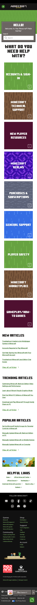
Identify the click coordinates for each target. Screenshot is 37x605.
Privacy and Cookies (6, 595)
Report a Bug (29, 484)
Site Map (22, 534)
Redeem (17, 487)
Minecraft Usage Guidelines (10, 580)
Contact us (22, 539)
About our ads (20, 598)
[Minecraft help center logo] (18, 7)
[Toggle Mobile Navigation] (3, 7)
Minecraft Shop (24, 522)
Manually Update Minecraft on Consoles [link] (16, 444)
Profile (21, 544)
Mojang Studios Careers (9, 537)
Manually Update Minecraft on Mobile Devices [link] (18, 440)
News (8, 477)
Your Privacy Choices (20, 601)
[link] (6, 501)
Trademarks (13, 598)
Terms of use (4, 598)
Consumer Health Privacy (19, 595)
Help (21, 530)
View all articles (9, 367)
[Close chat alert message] (33, 592)
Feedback (22, 532)
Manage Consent (23, 580)
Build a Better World (8, 539)
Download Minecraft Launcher (11, 484)
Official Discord (12, 480)
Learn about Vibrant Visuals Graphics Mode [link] (17, 391)
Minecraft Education (8, 529)
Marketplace (24, 480)
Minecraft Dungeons (8, 524)
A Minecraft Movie (7, 541)
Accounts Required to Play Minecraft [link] (15, 348)
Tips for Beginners (24, 528)
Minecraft (5, 520)
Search (5, 34)
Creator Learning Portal (9, 534)
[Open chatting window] (32, 600)
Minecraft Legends (7, 527)
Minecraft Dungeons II (8, 522)
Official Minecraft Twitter (21, 477)
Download (22, 537)
